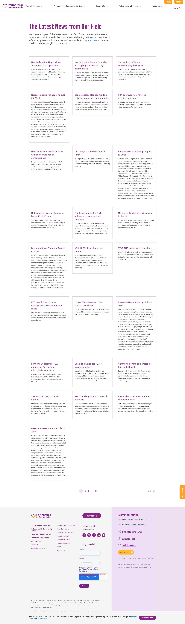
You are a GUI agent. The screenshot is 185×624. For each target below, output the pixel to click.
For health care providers (66, 525)
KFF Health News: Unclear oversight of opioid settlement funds (46, 305)
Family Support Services (40, 525)
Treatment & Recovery (40, 538)
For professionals (63, 536)
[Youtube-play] (103, 535)
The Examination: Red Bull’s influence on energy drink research (88, 216)
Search (176, 8)
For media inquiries (63, 539)
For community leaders (65, 532)
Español (178, 2)
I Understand (147, 617)
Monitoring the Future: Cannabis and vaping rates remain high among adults (91, 65)
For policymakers (63, 529)
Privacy (150, 567)
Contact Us (61, 550)
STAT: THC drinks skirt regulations (135, 248)
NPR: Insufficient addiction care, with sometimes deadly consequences (47, 155)
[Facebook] (84, 535)
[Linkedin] (99, 535)
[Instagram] (94, 535)
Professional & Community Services (41, 529)
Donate (168, 2)
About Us (34, 545)
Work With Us (36, 541)
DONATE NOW (92, 515)
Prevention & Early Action (41, 534)
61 (96, 491)
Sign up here (90, 41)
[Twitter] (89, 535)
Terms (143, 567)
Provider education (63, 543)
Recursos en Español (39, 548)
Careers (59, 547)
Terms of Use (42, 618)
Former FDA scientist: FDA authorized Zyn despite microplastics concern (44, 367)
